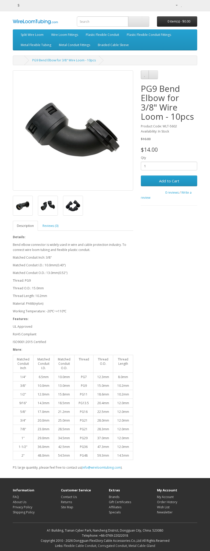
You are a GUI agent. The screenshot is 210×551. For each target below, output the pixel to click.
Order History (167, 502)
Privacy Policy (22, 507)
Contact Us (69, 497)
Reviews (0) (50, 226)
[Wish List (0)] (181, 5)
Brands (114, 497)
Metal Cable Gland (142, 546)
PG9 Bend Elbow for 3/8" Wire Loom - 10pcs (64, 60)
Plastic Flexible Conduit (102, 34)
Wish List (163, 507)
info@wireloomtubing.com (101, 467)
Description (25, 226)
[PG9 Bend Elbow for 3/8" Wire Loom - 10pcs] (73, 130)
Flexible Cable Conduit (80, 546)
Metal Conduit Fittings (74, 45)
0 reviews (172, 192)
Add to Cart (169, 180)
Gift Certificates (120, 502)
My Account (165, 497)
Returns (66, 502)
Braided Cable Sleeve (113, 45)
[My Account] (175, 5)
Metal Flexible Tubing (36, 45)
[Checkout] (193, 5)
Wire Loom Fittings (64, 34)
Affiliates (115, 507)
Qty (143, 158)
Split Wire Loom (32, 34)
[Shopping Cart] (187, 5)
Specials (115, 512)
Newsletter (165, 512)
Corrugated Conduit (112, 546)
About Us (19, 502)
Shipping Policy (24, 512)
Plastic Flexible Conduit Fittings (149, 34)
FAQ (16, 497)
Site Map (67, 507)
